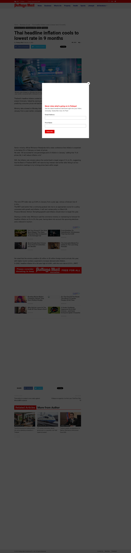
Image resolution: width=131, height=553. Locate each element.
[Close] (88, 83)
